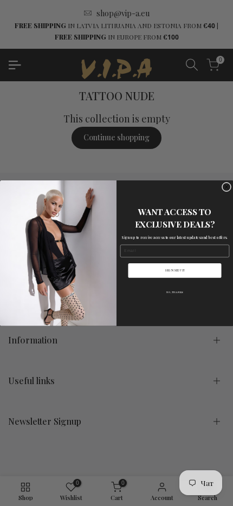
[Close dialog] (226, 187)
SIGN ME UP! (175, 270)
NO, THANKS (174, 292)
